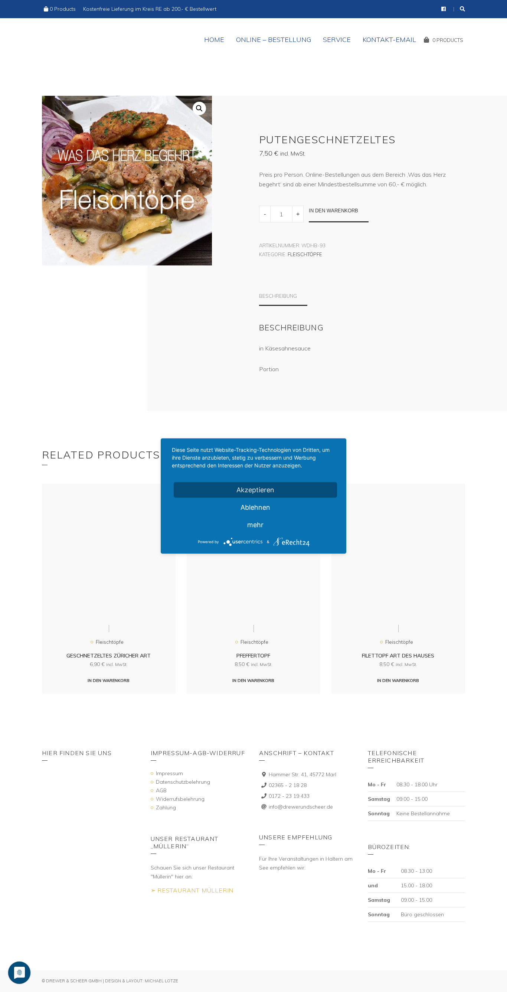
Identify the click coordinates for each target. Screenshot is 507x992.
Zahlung (166, 807)
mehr (255, 525)
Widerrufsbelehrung (180, 799)
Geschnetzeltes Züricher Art (108, 655)
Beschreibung (278, 296)
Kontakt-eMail (389, 39)
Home (214, 39)
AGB (161, 790)
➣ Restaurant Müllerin (192, 890)
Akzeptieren (255, 490)
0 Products (63, 9)
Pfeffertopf (253, 655)
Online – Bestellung (273, 39)
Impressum (169, 773)
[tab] (283, 299)
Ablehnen (255, 507)
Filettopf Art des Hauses (398, 655)
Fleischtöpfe (305, 254)
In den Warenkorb (333, 210)
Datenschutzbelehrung (183, 782)
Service (337, 39)
